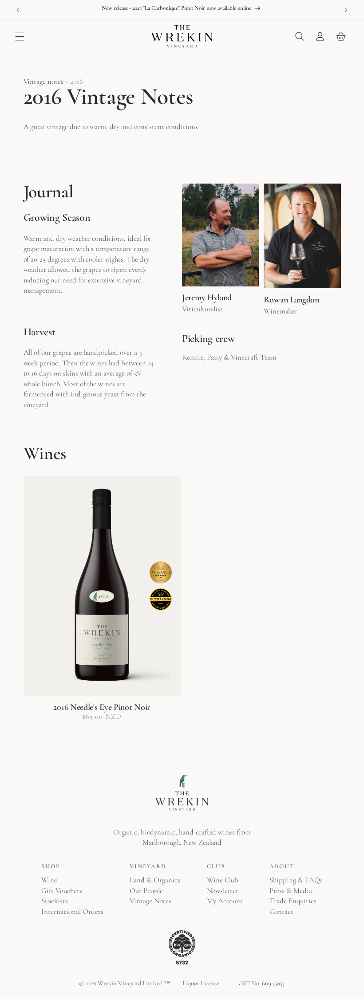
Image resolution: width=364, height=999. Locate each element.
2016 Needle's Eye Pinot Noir (101, 707)
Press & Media (290, 890)
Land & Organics (155, 880)
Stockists (54, 900)
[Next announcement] (346, 10)
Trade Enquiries (292, 900)
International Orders (72, 911)
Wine (49, 880)
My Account (225, 900)
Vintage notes (43, 81)
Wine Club (223, 880)
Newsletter (223, 890)
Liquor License (200, 983)
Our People (146, 890)
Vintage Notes (150, 900)
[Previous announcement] (18, 10)
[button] (19, 36)
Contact (281, 911)
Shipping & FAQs (295, 880)
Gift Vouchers (61, 890)
